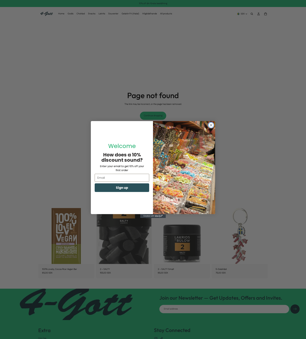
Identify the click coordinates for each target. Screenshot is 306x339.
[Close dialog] (211, 125)
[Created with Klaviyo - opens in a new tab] (153, 216)
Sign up (122, 187)
